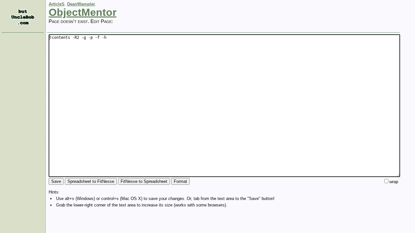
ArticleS (57, 4)
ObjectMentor (82, 12)
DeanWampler (81, 4)
